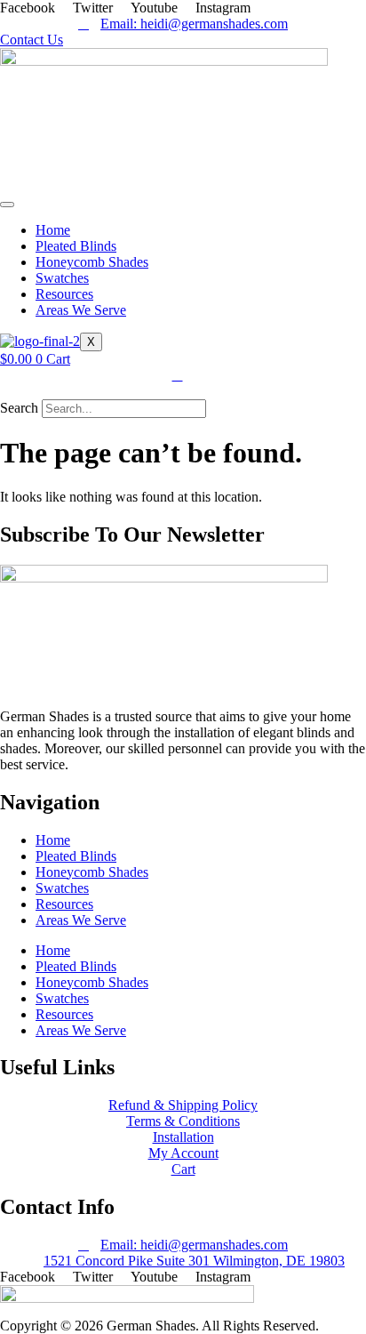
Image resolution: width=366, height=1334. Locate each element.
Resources (64, 293)
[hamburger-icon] (7, 204)
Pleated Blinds (76, 245)
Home (53, 229)
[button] (183, 391)
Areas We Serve (81, 309)
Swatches (62, 277)
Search (19, 407)
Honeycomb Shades (92, 261)
